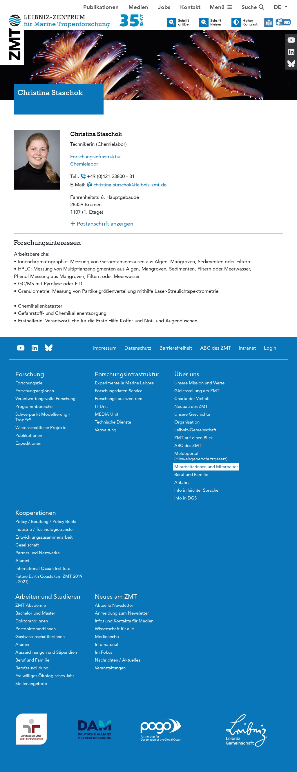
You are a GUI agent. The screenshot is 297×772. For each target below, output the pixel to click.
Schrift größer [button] (184, 22)
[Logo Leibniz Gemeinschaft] (247, 730)
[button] (280, 7)
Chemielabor (84, 164)
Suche (250, 7)
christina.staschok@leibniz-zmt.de (129, 185)
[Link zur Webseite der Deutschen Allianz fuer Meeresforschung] (94, 729)
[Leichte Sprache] (268, 22)
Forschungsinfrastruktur (95, 156)
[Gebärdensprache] (283, 22)
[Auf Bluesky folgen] (49, 348)
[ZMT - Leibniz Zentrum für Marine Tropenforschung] (74, 16)
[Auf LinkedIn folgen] (35, 348)
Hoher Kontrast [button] (250, 22)
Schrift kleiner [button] (216, 22)
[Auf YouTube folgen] (21, 348)
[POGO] (161, 730)
